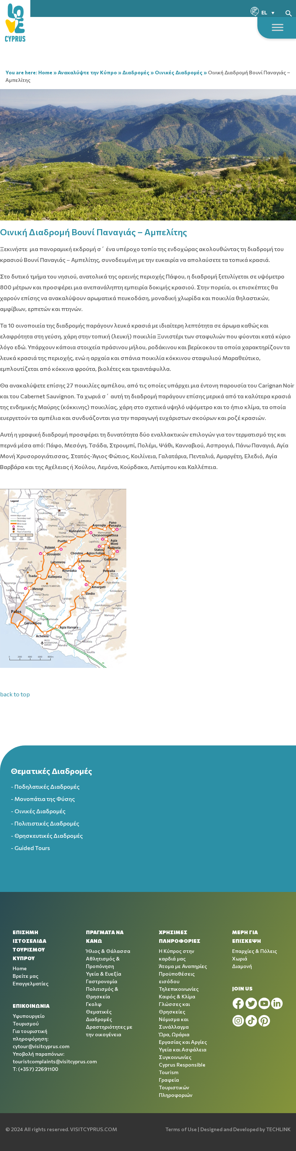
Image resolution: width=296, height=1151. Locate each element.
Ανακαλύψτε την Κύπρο (87, 72)
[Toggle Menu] (277, 27)
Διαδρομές (135, 72)
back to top (15, 694)
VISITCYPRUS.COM (93, 1129)
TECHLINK (278, 1129)
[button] (288, 12)
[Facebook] (238, 1003)
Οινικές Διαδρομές (179, 72)
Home (45, 72)
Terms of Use (181, 1129)
